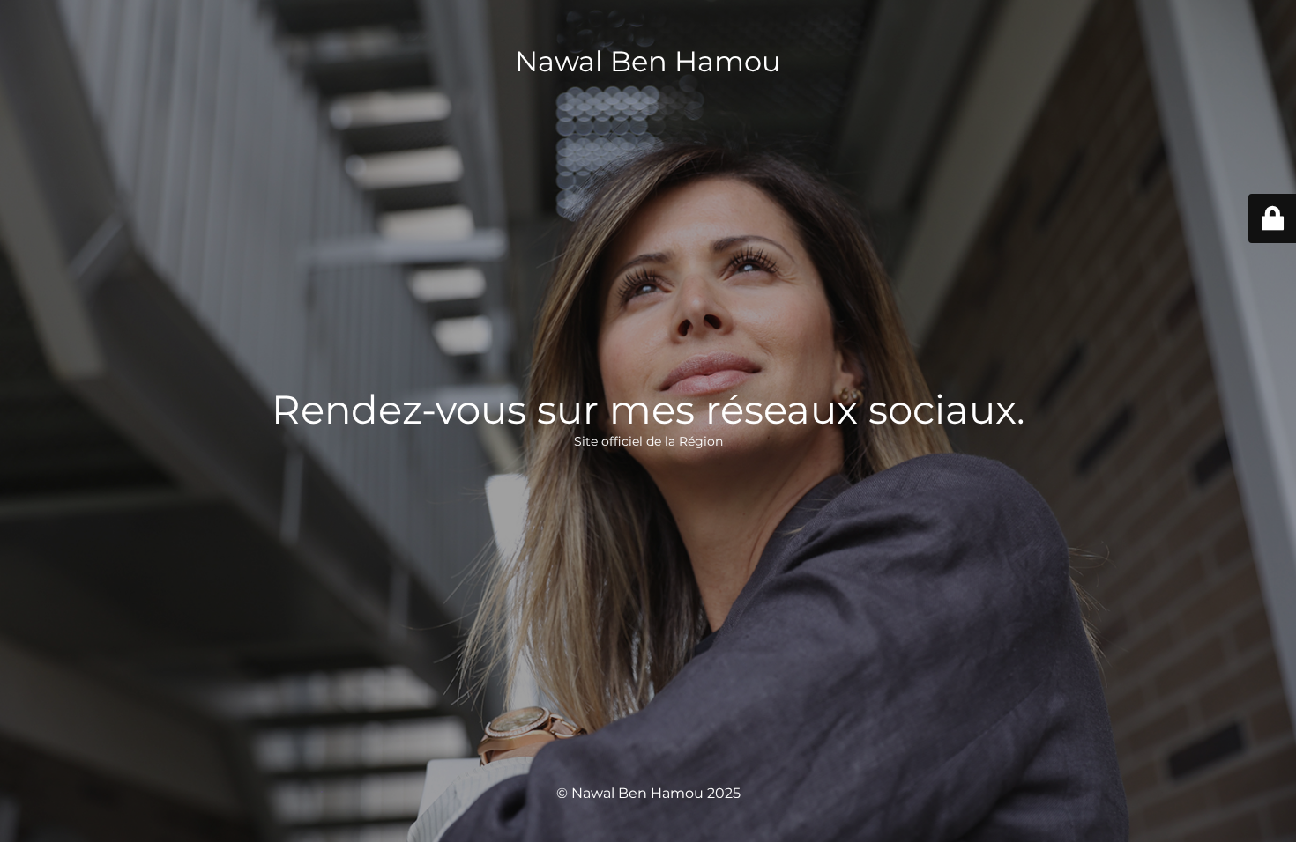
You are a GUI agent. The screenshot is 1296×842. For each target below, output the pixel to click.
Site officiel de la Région (648, 441)
